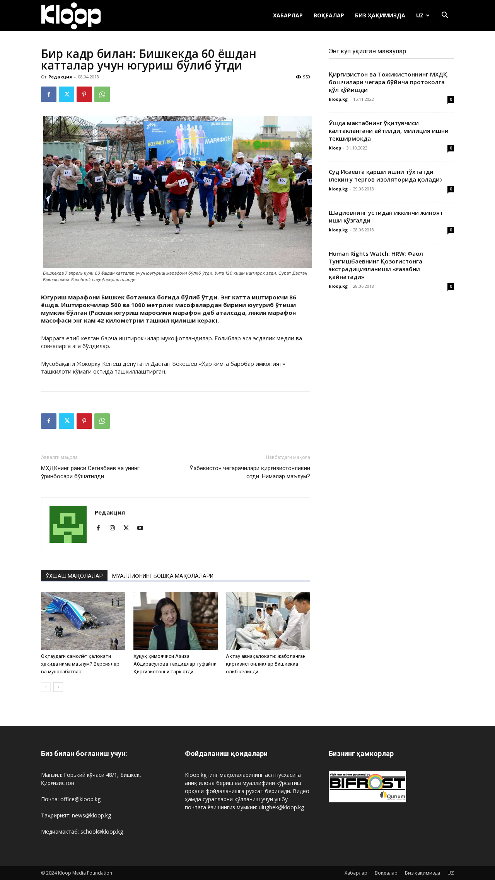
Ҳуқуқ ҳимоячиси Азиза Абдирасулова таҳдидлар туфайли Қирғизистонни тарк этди (175, 663)
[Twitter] (66, 94)
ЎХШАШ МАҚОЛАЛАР (74, 576)
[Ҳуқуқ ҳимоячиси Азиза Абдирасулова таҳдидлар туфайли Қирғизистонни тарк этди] (175, 621)
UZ (419, 15)
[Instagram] (115, 528)
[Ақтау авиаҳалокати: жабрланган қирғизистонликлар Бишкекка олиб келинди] (268, 621)
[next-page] (58, 687)
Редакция (60, 77)
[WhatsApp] (102, 94)
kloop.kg (338, 99)
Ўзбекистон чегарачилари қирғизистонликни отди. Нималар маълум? (249, 472)
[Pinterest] (84, 94)
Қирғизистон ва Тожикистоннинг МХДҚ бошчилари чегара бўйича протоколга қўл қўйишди (388, 81)
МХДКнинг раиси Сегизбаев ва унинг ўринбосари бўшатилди (90, 472)
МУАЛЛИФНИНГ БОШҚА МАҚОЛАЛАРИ (162, 576)
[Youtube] (143, 528)
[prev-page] (46, 687)
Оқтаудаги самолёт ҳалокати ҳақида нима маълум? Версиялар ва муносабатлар (80, 663)
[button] (444, 16)
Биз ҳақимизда (380, 15)
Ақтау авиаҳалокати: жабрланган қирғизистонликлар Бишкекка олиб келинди (266, 663)
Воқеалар (329, 15)
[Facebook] (48, 94)
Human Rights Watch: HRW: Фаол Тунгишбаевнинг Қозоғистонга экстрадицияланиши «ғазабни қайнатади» (376, 265)
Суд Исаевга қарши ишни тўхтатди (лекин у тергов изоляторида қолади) (385, 175)
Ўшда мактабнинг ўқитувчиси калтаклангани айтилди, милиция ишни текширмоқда (389, 130)
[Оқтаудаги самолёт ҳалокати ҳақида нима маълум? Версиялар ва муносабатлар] (83, 621)
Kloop (335, 148)
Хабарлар (288, 15)
